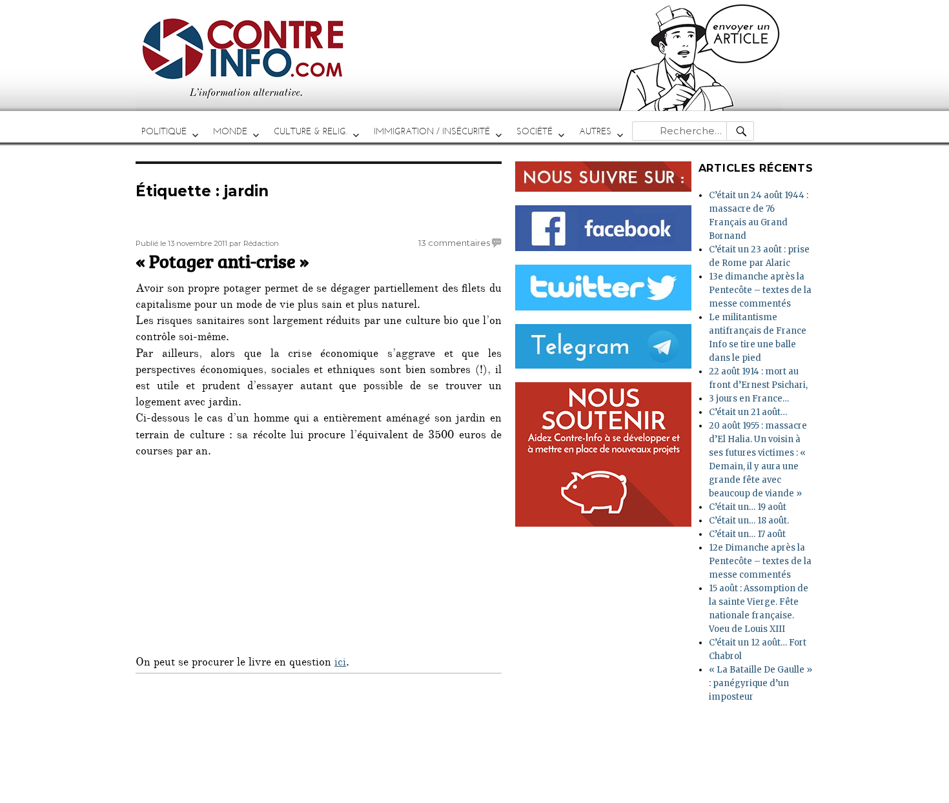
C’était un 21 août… (748, 412)
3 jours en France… (749, 398)
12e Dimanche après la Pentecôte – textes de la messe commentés (760, 561)
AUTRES (595, 131)
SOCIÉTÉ (534, 131)
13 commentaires (454, 243)
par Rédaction (254, 243)
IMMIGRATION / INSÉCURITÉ (432, 131)
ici (340, 664)
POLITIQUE (164, 131)
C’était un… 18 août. (749, 520)
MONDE (230, 131)
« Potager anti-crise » (222, 261)
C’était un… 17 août (747, 534)
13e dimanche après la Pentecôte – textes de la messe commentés (760, 290)
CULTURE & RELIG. (310, 131)
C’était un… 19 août (747, 507)
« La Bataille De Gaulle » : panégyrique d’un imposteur (760, 683)
